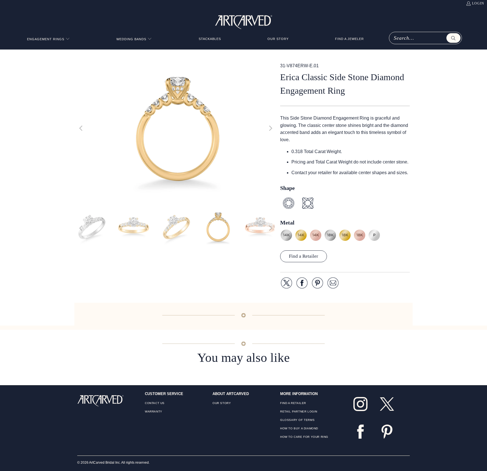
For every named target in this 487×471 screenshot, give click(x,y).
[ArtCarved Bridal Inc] (244, 21)
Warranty (153, 411)
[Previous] (81, 128)
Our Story (221, 403)
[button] (48, 39)
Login (478, 3)
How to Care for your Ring (304, 436)
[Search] (453, 38)
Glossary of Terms (297, 419)
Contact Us (155, 403)
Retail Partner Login (298, 411)
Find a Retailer (303, 256)
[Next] (270, 128)
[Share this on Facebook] (302, 284)
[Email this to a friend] (333, 284)
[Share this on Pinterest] (317, 284)
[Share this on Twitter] (286, 284)
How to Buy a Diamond (299, 428)
